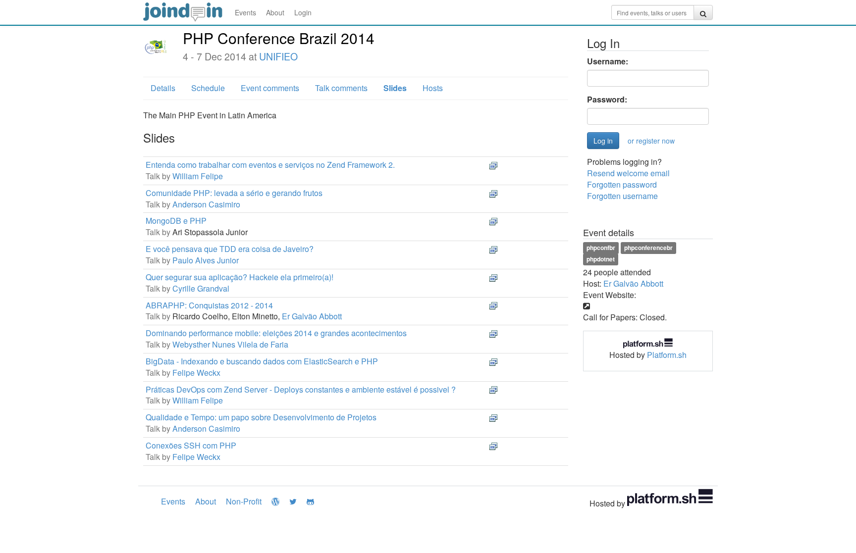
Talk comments (341, 88)
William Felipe (197, 176)
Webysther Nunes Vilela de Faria (230, 344)
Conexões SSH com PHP (191, 445)
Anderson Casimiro (206, 204)
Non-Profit (244, 501)
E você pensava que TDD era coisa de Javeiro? (230, 248)
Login (303, 12)
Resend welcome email (628, 173)
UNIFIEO (278, 56)
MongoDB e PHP (176, 220)
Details (163, 88)
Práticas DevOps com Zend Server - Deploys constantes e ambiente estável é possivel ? (301, 389)
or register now (651, 141)
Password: (607, 99)
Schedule (208, 88)
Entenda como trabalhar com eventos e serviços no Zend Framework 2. (270, 164)
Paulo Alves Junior (205, 260)
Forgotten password (622, 184)
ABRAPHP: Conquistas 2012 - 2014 (209, 305)
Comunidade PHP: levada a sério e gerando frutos (234, 193)
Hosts (433, 88)
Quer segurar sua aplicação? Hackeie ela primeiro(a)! (239, 277)
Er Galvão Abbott (312, 316)
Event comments (270, 88)
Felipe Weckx (196, 372)
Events (245, 12)
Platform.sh (667, 354)
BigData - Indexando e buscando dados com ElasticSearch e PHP (262, 361)
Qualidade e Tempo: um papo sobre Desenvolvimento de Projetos (261, 417)
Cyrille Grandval (200, 288)
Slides (395, 88)
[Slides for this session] (493, 164)
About (275, 12)
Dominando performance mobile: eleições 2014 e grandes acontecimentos (276, 333)
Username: (607, 61)
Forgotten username (622, 195)
